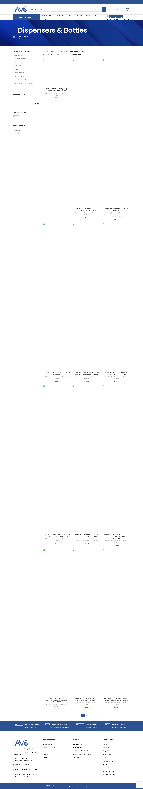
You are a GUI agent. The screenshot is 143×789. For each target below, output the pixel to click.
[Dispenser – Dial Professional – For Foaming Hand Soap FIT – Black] (86, 296)
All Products (52, 51)
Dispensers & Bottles (60, 93)
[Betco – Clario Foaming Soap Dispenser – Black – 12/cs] (57, 73)
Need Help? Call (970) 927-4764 (103, 2)
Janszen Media (94, 786)
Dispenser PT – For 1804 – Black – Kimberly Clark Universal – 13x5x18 (116, 699)
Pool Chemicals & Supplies (22, 80)
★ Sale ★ (106, 764)
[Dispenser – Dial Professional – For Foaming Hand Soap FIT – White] (116, 296)
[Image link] (20, 743)
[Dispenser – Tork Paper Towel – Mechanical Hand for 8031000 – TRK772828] (57, 622)
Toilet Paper (94, 540)
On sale (17, 130)
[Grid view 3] (67, 55)
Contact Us (106, 768)
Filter (37, 103)
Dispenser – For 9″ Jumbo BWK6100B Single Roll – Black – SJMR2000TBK (57, 535)
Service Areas (107, 754)
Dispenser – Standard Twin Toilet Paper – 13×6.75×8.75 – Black (86, 535)
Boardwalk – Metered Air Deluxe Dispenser (116, 209)
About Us (106, 747)
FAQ (104, 757)
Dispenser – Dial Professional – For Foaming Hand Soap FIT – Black (86, 373)
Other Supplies (19, 72)
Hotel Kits (17, 65)
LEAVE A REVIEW (125, 2)
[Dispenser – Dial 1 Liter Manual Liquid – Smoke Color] (57, 296)
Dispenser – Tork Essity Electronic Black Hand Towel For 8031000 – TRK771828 (116, 536)
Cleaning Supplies (19, 62)
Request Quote (108, 761)
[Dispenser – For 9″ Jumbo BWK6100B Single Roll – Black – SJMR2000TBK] (57, 458)
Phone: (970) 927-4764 (22, 764)
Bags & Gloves (18, 55)
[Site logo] (20, 9)
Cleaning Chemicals (20, 58)
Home (45, 51)
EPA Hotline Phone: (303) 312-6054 (26, 769)
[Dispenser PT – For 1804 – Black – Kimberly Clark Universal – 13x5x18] (116, 622)
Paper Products (19, 76)
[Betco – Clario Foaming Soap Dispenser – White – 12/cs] (86, 133)
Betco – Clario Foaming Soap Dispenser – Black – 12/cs (56, 90)
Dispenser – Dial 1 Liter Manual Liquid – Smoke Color (57, 373)
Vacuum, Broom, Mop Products (23, 83)
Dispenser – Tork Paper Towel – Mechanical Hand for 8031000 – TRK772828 (57, 700)
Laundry (16, 69)
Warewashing (18, 87)
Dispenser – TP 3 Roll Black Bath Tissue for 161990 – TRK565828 (86, 699)
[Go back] (15, 30)
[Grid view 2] (63, 55)
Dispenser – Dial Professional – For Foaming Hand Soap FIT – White (116, 373)
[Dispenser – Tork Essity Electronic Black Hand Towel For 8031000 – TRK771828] (116, 458)
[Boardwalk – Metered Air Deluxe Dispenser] (116, 133)
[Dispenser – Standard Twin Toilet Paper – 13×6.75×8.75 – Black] (86, 458)
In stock (17, 133)
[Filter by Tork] (19, 116)
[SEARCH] (104, 9)
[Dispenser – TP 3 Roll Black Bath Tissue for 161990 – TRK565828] (86, 622)
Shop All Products (108, 751)
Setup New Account (109, 771)
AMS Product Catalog (109, 774)
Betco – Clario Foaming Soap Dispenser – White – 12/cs (86, 209)
